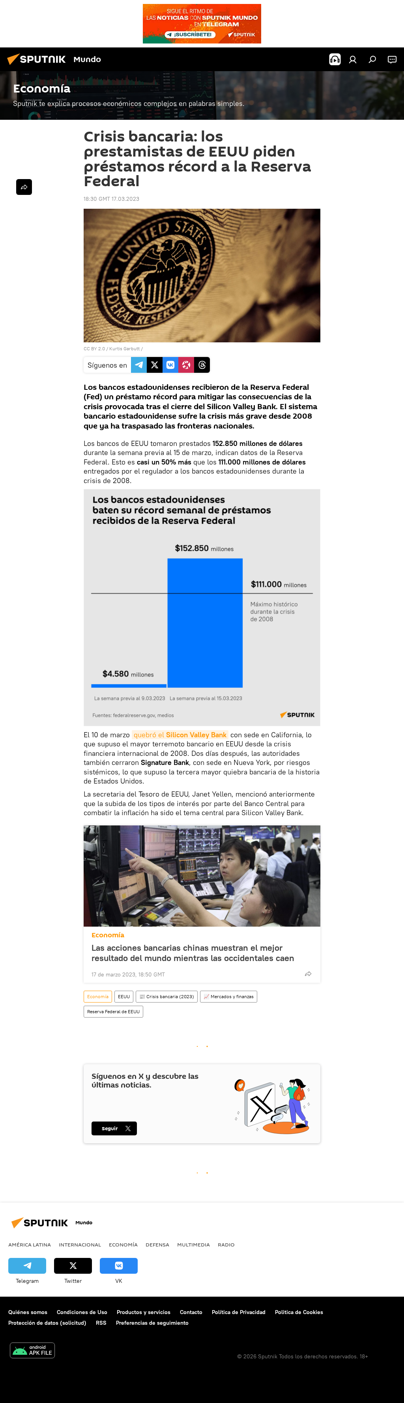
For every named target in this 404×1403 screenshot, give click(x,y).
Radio (226, 1244)
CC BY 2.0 (94, 348)
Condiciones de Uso (82, 1312)
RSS (101, 1322)
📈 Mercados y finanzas (229, 996)
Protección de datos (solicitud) (47, 1322)
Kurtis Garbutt (124, 348)
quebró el (180, 734)
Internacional (80, 1244)
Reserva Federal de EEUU (113, 1011)
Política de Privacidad (239, 1312)
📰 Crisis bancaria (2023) (166, 996)
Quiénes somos (27, 1312)
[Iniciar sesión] (353, 59)
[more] (308, 974)
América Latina (29, 1244)
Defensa (157, 1244)
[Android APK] (32, 1351)
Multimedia (193, 1244)
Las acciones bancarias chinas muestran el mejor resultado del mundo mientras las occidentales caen (193, 952)
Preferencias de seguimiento (152, 1322)
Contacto (191, 1312)
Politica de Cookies (299, 1312)
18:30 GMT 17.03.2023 (111, 198)
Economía (108, 935)
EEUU (124, 996)
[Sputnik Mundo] (38, 66)
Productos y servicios (143, 1312)
